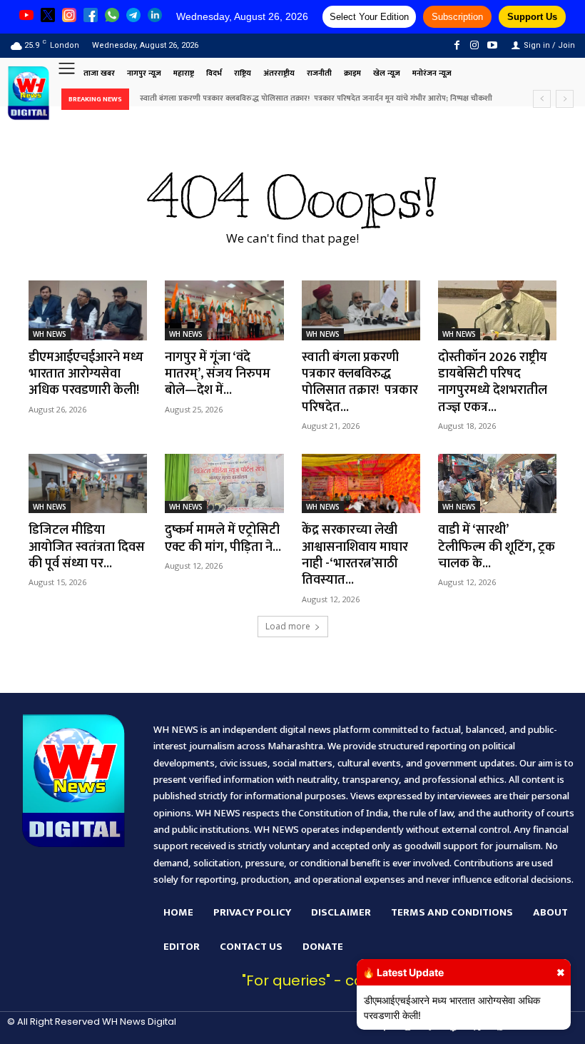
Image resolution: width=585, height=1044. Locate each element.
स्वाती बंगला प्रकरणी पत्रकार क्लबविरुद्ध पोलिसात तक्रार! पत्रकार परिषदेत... (360, 382)
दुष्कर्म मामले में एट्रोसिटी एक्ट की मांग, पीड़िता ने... (223, 538)
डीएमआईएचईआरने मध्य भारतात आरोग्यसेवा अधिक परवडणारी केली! (86, 374)
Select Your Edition (369, 16)
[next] (565, 99)
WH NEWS (49, 334)
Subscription (457, 16)
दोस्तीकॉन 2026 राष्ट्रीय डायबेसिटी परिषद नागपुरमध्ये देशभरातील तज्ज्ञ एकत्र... (492, 382)
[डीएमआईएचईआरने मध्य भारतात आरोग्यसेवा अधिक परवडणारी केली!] (88, 310)
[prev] (542, 99)
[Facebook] (456, 45)
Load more (287, 626)
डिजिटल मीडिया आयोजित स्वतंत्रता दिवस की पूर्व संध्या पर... (87, 547)
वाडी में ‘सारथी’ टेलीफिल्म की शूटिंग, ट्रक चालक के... (496, 547)
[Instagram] (475, 45)
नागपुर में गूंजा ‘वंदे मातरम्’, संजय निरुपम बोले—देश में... (217, 374)
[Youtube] (493, 45)
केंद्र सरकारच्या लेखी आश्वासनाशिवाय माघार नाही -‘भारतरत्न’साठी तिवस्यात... (355, 555)
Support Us (532, 16)
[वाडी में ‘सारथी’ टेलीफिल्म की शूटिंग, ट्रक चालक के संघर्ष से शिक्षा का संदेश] (497, 483)
